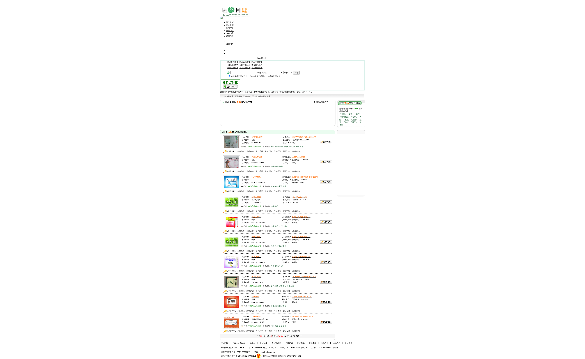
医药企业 (324, 343)
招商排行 (230, 50)
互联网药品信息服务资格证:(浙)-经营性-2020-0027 (281, 356)
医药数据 (313, 343)
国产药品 (259, 151)
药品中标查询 (257, 62)
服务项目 (230, 31)
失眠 (343, 114)
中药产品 (239, 92)
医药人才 (336, 343)
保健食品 (248, 92)
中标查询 (268, 151)
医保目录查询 (257, 65)
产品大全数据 (244, 68)
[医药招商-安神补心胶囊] (231, 148)
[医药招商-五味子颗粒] (231, 328)
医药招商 (263, 343)
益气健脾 (274, 286)
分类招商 (230, 44)
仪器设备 (253, 58)
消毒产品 (283, 92)
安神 (350, 114)
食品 (299, 92)
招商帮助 (230, 28)
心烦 (347, 122)
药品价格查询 (244, 62)
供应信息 (241, 151)
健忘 (358, 114)
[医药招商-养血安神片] (231, 228)
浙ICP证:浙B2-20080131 (246, 356)
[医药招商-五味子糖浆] (231, 248)
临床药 (223, 58)
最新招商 (230, 47)
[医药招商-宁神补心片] (231, 268)
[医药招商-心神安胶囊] (231, 208)
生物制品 (257, 92)
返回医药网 (262, 58)
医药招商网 (276, 343)
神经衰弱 (345, 117)
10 (298, 336)
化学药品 (231, 92)
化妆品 (236, 58)
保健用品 (292, 92)
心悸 (354, 117)
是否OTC (287, 151)
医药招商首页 (234, 41)
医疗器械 (244, 58)
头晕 (281, 146)
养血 (273, 146)
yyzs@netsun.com (267, 352)
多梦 (347, 119)
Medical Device (238, 343)
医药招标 (301, 343)
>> (301, 336)
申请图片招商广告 (321, 102)
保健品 (229, 58)
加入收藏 (230, 25)
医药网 (225, 356)
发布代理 (230, 36)
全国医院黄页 (232, 65)
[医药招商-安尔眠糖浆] (231, 188)
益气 (354, 122)
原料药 (304, 92)
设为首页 (230, 22)
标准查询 (296, 151)
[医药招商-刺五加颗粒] (231, 288)
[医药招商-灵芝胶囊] (231, 308)
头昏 (273, 266)
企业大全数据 (232, 68)
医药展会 (348, 343)
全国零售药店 (244, 65)
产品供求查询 (257, 68)
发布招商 (230, 33)
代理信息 (230, 53)
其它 (310, 92)
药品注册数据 (232, 62)
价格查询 (277, 151)
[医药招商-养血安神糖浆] (231, 168)
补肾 (280, 286)
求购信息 (250, 151)
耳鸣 (354, 119)
